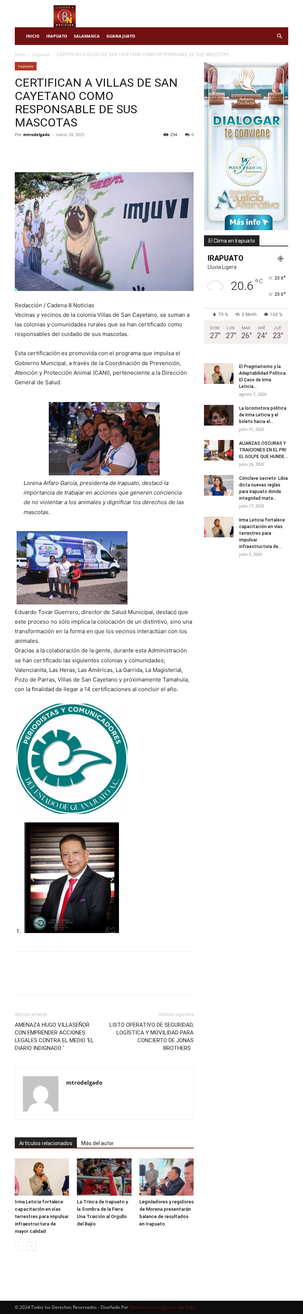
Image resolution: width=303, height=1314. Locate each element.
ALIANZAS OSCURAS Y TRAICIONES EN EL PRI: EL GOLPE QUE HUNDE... (263, 450)
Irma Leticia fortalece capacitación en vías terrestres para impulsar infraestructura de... (262, 533)
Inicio (33, 36)
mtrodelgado (36, 134)
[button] (279, 36)
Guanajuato (120, 36)
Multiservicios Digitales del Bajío (162, 1307)
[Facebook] (22, 151)
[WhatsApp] (73, 151)
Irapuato (56, 36)
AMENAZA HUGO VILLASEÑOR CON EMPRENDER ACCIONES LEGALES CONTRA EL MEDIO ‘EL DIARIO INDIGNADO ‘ (54, 1036)
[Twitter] (39, 151)
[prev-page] (19, 1246)
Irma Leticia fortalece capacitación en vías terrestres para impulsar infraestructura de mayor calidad (42, 1216)
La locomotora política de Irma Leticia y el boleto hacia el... (262, 415)
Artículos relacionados (45, 1143)
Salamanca (87, 36)
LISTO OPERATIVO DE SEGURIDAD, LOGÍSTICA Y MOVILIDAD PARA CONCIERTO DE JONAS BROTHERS (151, 1036)
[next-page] (31, 1246)
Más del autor (97, 1143)
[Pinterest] (56, 151)
